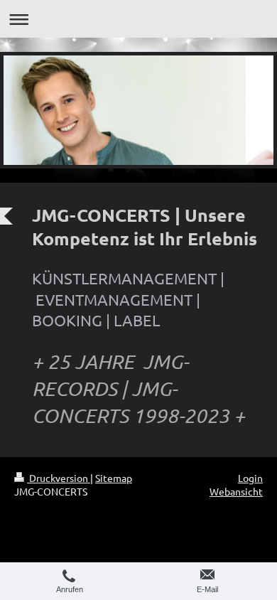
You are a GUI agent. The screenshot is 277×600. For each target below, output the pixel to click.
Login (250, 477)
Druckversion (58, 477)
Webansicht (236, 491)
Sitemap (113, 477)
